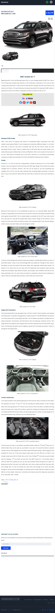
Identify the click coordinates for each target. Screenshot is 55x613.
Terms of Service (27, 599)
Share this (5, 482)
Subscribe (6, 548)
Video (29, 71)
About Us (52, 599)
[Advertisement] (27, 522)
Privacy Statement (37, 599)
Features (22, 71)
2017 (7, 479)
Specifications (14, 71)
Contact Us (45, 599)
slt (17, 479)
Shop (53, 602)
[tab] (5, 71)
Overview (5, 71)
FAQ (49, 602)
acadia (11, 479)
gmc (15, 479)
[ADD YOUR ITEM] (47, 2)
